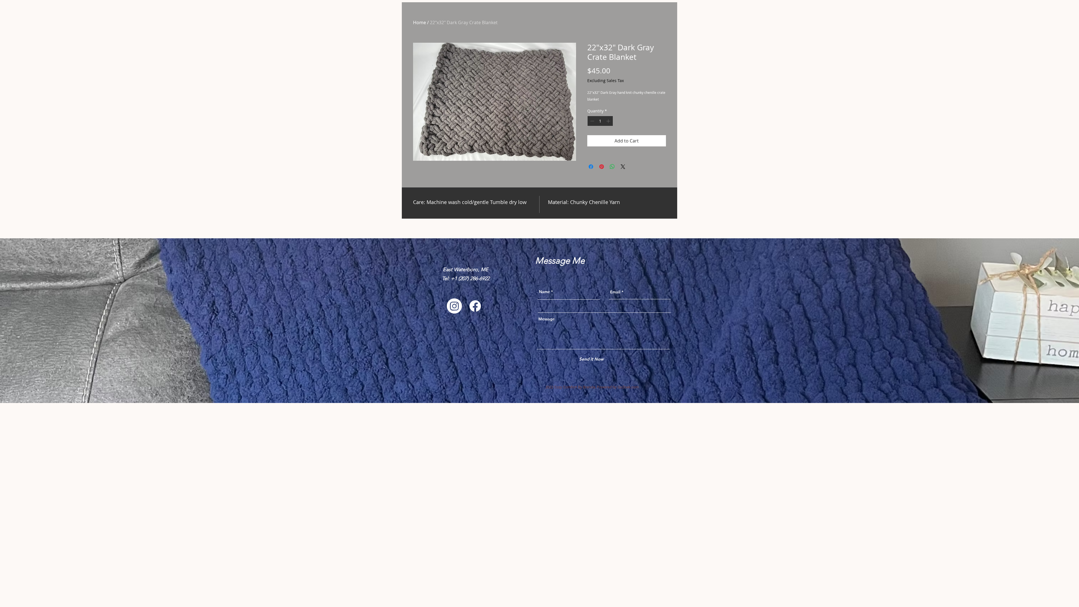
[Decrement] (591, 121)
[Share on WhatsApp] (612, 166)
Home (419, 22)
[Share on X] (623, 166)
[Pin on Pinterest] (601, 166)
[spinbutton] (600, 121)
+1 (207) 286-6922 (470, 278)
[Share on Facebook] (591, 166)
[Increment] (608, 121)
